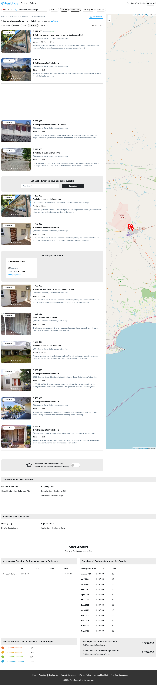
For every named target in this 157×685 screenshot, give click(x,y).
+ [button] (109, 16)
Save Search (97, 17)
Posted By (87, 9)
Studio (24, 25)
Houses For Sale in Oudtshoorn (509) (54, 491)
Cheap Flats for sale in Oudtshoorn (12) (15, 491)
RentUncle (9, 3)
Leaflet (135, 15)
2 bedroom (43, 25)
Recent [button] (94, 25)
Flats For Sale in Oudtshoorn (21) (52, 496)
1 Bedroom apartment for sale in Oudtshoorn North (67, 296)
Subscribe (73, 186)
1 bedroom (32, 25)
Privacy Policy (85, 675)
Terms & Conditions (69, 675)
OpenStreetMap (143, 15)
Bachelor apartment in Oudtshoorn (67, 206)
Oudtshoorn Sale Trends (136, 3)
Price (52, 9)
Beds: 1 (73, 9)
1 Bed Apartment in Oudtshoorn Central (67, 131)
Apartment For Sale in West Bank (67, 324)
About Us (42, 675)
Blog (34, 675)
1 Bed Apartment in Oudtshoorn (67, 69)
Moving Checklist (101, 675)
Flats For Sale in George (9, 528)
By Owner (16, 25)
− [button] (109, 20)
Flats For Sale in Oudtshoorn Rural (53, 528)
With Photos (6, 25)
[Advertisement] (52, 102)
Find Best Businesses (119, 675)
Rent (23, 3)
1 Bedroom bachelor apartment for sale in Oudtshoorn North (67, 41)
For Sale (6, 9)
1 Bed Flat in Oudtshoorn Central (67, 159)
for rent (55, 21)
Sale (32, 3)
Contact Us (53, 675)
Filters (99, 9)
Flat (63, 9)
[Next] (29, 41)
